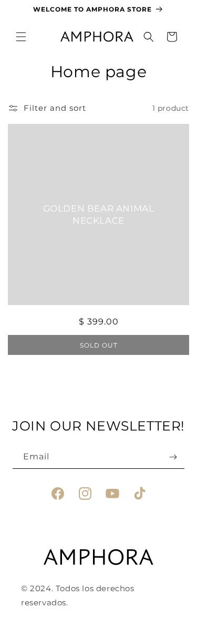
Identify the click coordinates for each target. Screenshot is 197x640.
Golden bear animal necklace (98, 214)
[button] (21, 36)
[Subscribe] (172, 457)
